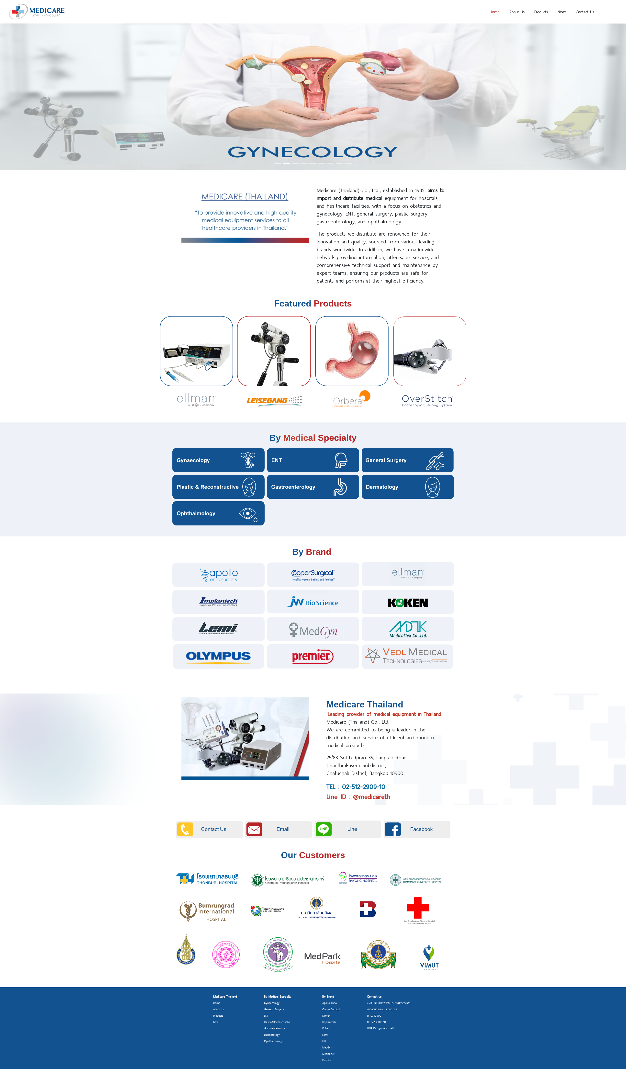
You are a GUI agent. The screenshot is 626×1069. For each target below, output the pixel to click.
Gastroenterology (274, 1028)
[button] (47, 96)
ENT (266, 1015)
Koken (325, 1028)
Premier (326, 1060)
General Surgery (274, 1009)
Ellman (326, 1015)
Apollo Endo (329, 1003)
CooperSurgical (331, 1009)
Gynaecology (271, 1003)
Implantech (329, 1022)
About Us (517, 11)
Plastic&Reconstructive (277, 1022)
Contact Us (585, 11)
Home (495, 11)
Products (541, 11)
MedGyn (327, 1047)
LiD (324, 1041)
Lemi (325, 1035)
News (562, 11)
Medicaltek (328, 1054)
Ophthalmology (273, 1041)
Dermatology (272, 1035)
